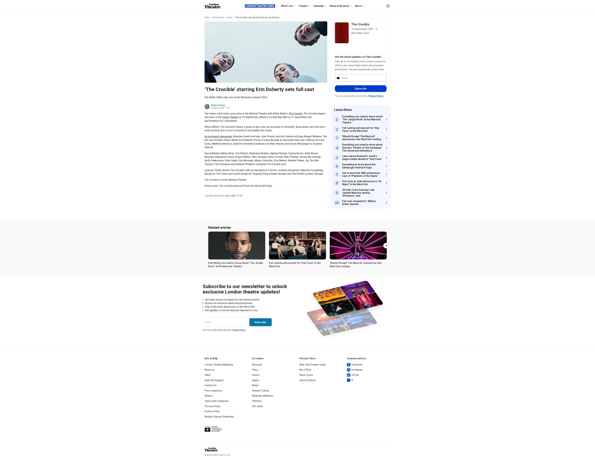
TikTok (355, 375)
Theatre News (218, 17)
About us (209, 369)
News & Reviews (339, 5)
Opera (255, 380)
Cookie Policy (212, 411)
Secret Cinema (307, 380)
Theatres (257, 401)
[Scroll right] (386, 245)
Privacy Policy (375, 96)
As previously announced (218, 136)
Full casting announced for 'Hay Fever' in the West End (295, 264)
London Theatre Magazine (219, 364)
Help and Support (214, 380)
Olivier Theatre (230, 117)
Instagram (356, 369)
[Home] (212, 5)
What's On (287, 5)
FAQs (208, 375)
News (229, 17)
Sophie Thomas (218, 105)
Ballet (255, 385)
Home (207, 17)
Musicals (257, 364)
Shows (256, 375)
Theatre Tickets (260, 390)
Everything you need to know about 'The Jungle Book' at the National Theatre (235, 264)
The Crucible (360, 24)
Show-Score (306, 375)
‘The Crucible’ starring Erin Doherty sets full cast (257, 17)
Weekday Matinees (262, 395)
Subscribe (361, 88)
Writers (209, 395)
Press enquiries (213, 390)
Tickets (303, 5)
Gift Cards (257, 406)
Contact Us (211, 385)
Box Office (305, 369)
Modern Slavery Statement (219, 416)
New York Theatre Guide (312, 364)
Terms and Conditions (217, 401)
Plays (255, 369)
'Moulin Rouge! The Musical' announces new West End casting (356, 264)
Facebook (356, 364)
